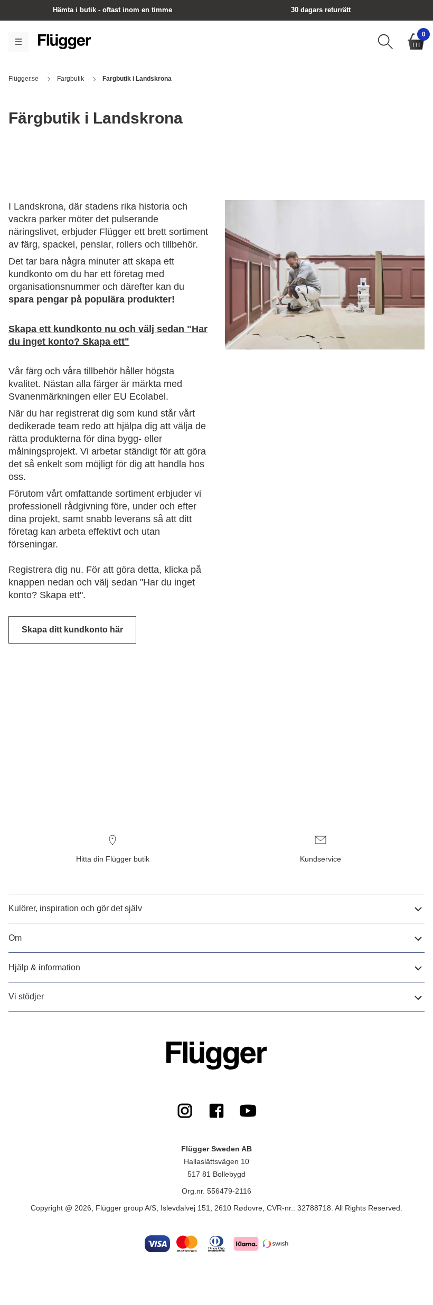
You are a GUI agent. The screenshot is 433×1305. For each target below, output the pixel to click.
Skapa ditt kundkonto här (72, 629)
